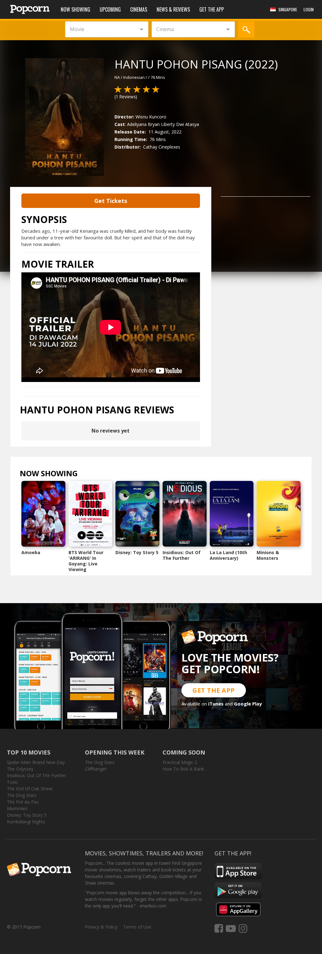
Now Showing (75, 9)
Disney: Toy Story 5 (136, 552)
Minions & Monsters (268, 555)
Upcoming (110, 9)
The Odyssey (20, 769)
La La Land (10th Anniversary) (228, 555)
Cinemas (138, 9)
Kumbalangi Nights (26, 822)
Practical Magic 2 (180, 762)
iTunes (216, 704)
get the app (213, 690)
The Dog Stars (21, 795)
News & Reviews (173, 9)
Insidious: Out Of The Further (182, 555)
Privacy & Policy (101, 927)
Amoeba (30, 552)
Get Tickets (110, 200)
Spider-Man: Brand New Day (36, 762)
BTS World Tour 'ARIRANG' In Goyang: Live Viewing (86, 560)
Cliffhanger (96, 769)
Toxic (12, 782)
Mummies (17, 808)
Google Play (248, 704)
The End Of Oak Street (30, 789)
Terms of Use (137, 927)
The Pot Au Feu (23, 802)
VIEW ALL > (90, 474)
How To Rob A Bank (183, 769)
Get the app (211, 9)
